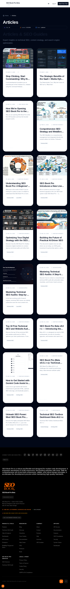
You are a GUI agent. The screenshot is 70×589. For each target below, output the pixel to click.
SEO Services (6, 562)
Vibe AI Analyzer (6, 533)
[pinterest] (61, 454)
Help (37, 536)
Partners (38, 533)
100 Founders (40, 542)
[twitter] (49, 454)
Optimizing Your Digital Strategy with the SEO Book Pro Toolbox (17, 240)
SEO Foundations (58, 536)
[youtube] (37, 454)
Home (7, 15)
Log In (54, 3)
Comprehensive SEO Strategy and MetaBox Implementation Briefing (52, 132)
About (38, 527)
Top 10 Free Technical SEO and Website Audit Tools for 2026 (17, 329)
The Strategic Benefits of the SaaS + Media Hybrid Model (52, 79)
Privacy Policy (23, 560)
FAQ (20, 545)
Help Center (22, 542)
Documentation (23, 539)
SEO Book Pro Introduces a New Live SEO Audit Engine (51, 186)
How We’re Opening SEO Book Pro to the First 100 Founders (16, 111)
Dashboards (5, 536)
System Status (58, 542)
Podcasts (21, 548)
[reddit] (57, 454)
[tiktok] (53, 454)
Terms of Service (23, 563)
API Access (5, 539)
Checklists (22, 533)
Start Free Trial (63, 3)
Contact (38, 530)
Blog (20, 527)
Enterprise (5, 542)
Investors (38, 539)
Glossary (21, 530)
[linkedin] (29, 454)
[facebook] (33, 454)
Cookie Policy (23, 566)
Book (20, 551)
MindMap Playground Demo (7, 546)
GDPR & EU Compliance (25, 572)
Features (4, 527)
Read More (10, 93)
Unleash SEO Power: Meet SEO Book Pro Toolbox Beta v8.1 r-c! (16, 417)
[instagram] (45, 454)
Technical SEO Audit (7, 530)
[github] (25, 454)
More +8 (5, 459)
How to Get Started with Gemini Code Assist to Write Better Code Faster (18, 383)
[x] (41, 454)
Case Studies (22, 536)
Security (56, 539)
